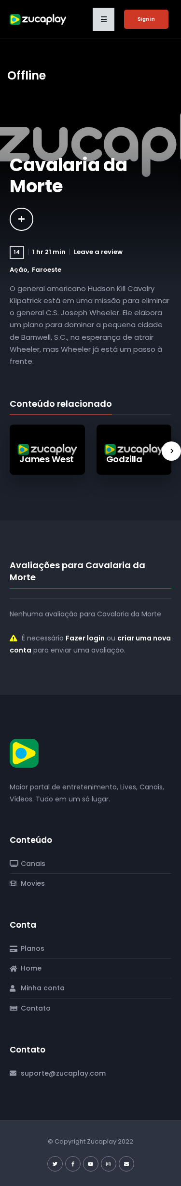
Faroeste (46, 269)
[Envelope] (126, 1164)
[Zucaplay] (24, 753)
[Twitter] (55, 1164)
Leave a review (98, 252)
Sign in (146, 19)
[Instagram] (108, 1164)
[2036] (21, 219)
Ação (19, 269)
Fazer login (85, 638)
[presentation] (171, 451)
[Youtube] (90, 1164)
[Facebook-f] (73, 1164)
